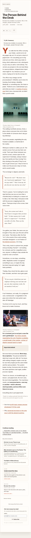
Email (5, 524)
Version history (7, 507)
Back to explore (6, 4)
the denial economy (15, 243)
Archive (7, 7)
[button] (15, 112)
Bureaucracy (8, 9)
